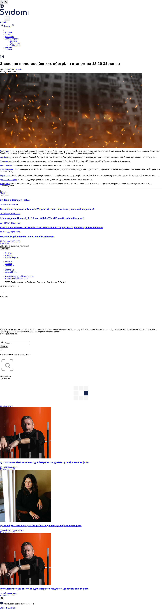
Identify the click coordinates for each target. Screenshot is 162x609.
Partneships (14, 43)
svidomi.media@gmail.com (16, 278)
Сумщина (4, 161)
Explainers (9, 37)
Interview (8, 47)
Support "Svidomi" (7, 608)
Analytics (8, 35)
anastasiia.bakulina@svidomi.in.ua (19, 276)
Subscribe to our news (9, 246)
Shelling (3, 193)
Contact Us (9, 270)
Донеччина (4, 151)
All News (8, 253)
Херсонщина (5, 176)
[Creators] (4, 339)
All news (8, 32)
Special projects (11, 257)
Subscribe (5, 249)
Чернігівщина (6, 165)
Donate (3, 22)
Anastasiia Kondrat (14, 69)
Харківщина (5, 157)
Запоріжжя (5, 184)
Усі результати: (6, 406)
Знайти (4, 346)
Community (9, 266)
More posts (4, 243)
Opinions (13, 41)
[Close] (2, 598)
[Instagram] (2, 7)
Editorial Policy (11, 272)
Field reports (14, 45)
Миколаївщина (6, 169)
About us (8, 50)
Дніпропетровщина (8, 180)
